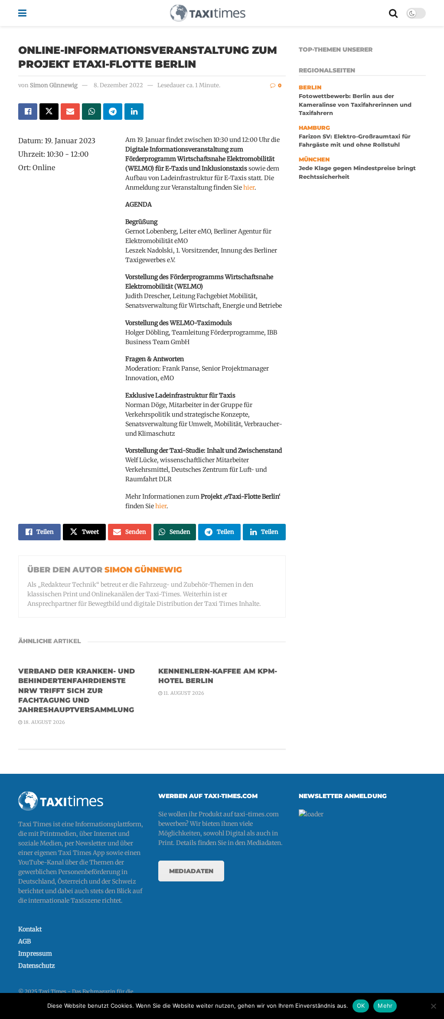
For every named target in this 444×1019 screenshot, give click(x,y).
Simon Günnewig (54, 85)
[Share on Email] (70, 111)
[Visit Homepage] (207, 13)
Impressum (35, 953)
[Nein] (433, 1006)
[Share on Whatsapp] (91, 111)
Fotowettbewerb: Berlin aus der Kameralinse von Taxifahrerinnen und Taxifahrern (355, 104)
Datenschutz (36, 966)
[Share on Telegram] (112, 111)
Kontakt (30, 929)
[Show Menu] (22, 13)
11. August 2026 (183, 693)
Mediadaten (191, 871)
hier (249, 187)
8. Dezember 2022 (118, 85)
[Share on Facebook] (27, 111)
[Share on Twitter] (49, 111)
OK (361, 1005)
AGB (24, 941)
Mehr (385, 1005)
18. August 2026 (43, 722)
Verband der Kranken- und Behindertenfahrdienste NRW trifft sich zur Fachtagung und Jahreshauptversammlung (76, 690)
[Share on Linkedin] (134, 111)
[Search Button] (393, 13)
